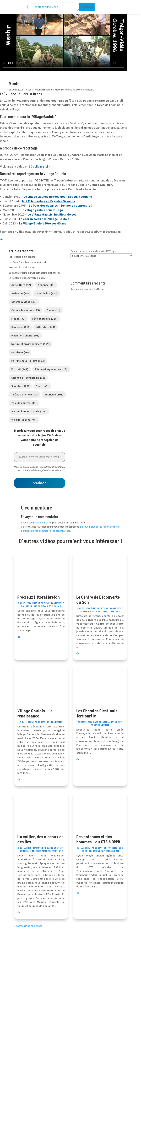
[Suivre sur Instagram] (87, 1007)
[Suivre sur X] (62, 1007)
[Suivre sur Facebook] (54, 1007)
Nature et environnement (30, 344)
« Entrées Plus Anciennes (28, 926)
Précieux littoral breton (22, 267)
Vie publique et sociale (29, 411)
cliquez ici (41, 166)
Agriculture (21, 285)
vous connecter (43, 522)
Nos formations (24, 1054)
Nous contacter (24, 1045)
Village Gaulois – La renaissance (35, 713)
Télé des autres (23, 403)
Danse (53, 310)
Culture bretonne (25, 310)
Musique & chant (25, 335)
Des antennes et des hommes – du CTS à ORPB (98, 839)
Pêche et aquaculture (51, 369)
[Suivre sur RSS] (70, 1007)
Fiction (18, 318)
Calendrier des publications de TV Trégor (93, 251)
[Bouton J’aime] (11, 75)
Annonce (46, 285)
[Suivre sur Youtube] (79, 1007)
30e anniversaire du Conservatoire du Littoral (34, 272)
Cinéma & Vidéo (23, 301)
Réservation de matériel (30, 1050)
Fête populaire (45, 318)
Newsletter (21, 1063)
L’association (23, 1036)
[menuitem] (106, 5)
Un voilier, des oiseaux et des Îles (40, 839)
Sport (42, 386)
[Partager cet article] (19, 76)
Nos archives (22, 1058)
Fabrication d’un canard (22, 256)
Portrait (19, 369)
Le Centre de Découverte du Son (27, 278)
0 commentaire (85, 89)
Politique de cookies (28, 1119)
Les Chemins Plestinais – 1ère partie (98, 713)
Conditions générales (29, 1114)
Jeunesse (20, 327)
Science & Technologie (28, 377)
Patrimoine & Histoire (51, 89)
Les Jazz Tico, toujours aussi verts (28, 262)
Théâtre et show (24, 394)
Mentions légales (26, 1110)
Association (31, 89)
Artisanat (20, 293)
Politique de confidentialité (33, 1105)
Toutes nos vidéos (26, 1041)
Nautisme (20, 352)
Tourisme (70, 89)
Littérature (45, 327)
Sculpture (20, 386)
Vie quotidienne (23, 419)
